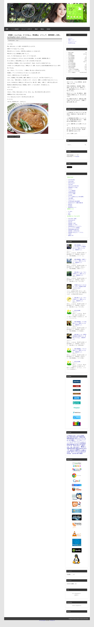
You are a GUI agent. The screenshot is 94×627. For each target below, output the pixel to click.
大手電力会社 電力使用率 (74, 201)
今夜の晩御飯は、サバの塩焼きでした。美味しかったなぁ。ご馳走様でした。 (79, 323)
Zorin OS (70, 221)
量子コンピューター (75, 452)
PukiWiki (70, 195)
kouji (17, 40)
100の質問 (70, 198)
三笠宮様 (82, 443)
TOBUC (70, 234)
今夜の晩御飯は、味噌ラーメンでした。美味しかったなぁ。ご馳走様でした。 (79, 261)
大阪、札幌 (72, 447)
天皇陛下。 (78, 447)
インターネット (11, 136)
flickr (69, 214)
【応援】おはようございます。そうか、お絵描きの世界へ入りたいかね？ (79, 286)
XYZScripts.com (52, 620)
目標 (77, 450)
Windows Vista (80, 438)
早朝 (84, 448)
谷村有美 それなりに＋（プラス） (76, 232)
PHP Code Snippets (42, 620)
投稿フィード (71, 39)
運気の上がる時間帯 (80, 451)
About (36, 29)
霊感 (73, 453)
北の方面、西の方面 (79, 444)
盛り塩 (73, 449)
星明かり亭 (70, 235)
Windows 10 (72, 439)
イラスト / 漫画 (71, 193)
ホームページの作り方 (27, 29)
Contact (48, 29)
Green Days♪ (71, 181)
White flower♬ (71, 182)
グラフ (74, 442)
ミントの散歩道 (14, 29)
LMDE (82, 436)
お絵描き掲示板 (71, 192)
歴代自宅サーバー (72, 207)
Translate (77, 156)
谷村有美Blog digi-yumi (73, 229)
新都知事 (81, 448)
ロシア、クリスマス (74, 443)
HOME (7, 29)
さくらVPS (79, 440)
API (67, 436)
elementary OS (71, 220)
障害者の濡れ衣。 (83, 452)
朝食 (71, 449)
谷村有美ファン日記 (72, 187)
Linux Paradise (71, 179)
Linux (78, 436)
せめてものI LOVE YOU (73, 185)
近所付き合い (72, 451)
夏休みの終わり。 (77, 445)
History (42, 29)
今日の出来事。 (77, 310)
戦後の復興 (75, 448)
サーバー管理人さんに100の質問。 (76, 196)
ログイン (70, 38)
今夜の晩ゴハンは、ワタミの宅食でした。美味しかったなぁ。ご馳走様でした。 (79, 273)
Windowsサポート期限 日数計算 (75, 202)
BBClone (70, 204)
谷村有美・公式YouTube (73, 230)
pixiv (69, 213)
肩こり (80, 449)
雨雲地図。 (69, 453)
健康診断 (72, 444)
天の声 (17, 136)
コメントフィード (72, 41)
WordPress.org (71, 43)
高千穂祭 (80, 453)
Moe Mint (70, 184)
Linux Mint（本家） (72, 218)
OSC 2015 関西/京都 (79, 437)
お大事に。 (73, 440)
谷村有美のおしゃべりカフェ (75, 226)
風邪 (75, 453)
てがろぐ (70, 189)
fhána (70, 436)
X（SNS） (70, 211)
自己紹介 (70, 205)
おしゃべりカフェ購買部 (73, 227)
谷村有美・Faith (72, 223)
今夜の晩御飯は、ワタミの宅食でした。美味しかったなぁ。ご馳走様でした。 (79, 350)
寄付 (83, 447)
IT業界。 (75, 436)
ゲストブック (71, 199)
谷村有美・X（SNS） (73, 224)
